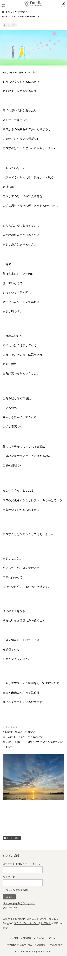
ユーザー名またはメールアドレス (21, 863)
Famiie (26, 951)
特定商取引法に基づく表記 (19, 944)
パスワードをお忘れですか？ (19, 903)
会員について (10, 908)
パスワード (9, 877)
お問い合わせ (56, 944)
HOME (15, 938)
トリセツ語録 (10, 25)
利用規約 (46, 923)
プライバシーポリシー (26, 923)
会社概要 (41, 944)
